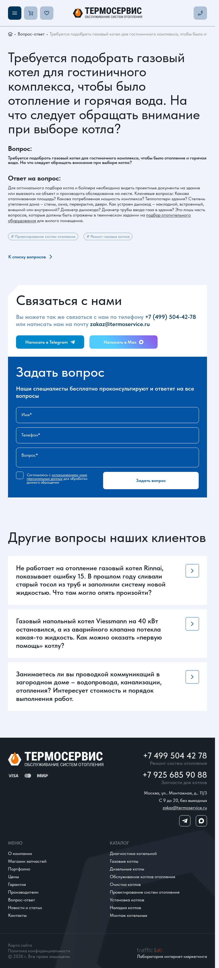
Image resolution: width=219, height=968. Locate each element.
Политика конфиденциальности (39, 951)
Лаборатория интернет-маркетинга (172, 956)
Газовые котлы (124, 861)
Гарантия (17, 884)
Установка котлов (127, 899)
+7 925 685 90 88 (174, 775)
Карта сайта (20, 945)
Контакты (17, 915)
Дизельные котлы (127, 868)
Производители (23, 892)
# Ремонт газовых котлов (108, 236)
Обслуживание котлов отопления (142, 876)
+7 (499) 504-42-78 (170, 316)
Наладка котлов (125, 907)
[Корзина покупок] (30, 13)
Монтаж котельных (128, 915)
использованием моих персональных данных (57, 477)
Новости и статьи (25, 907)
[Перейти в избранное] (46, 13)
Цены (13, 876)
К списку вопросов (27, 256)
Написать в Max (120, 342)
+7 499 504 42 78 (175, 756)
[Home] (107, 13)
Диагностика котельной (133, 853)
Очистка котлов (125, 884)
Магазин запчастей (27, 861)
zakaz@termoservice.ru (120, 323)
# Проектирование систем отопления (43, 236)
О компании (20, 853)
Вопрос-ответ (31, 34)
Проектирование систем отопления (144, 892)
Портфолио (19, 868)
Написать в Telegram (46, 342)
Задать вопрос (151, 480)
